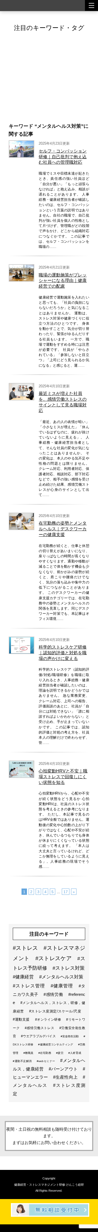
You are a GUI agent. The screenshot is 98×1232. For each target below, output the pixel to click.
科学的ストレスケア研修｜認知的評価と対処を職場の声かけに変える (63, 653)
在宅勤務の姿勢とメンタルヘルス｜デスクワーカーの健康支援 (63, 529)
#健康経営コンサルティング (56, 1044)
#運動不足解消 (23, 1061)
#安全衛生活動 (70, 1036)
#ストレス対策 (69, 968)
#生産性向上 (66, 1077)
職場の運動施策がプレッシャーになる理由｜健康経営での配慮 (63, 281)
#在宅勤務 (45, 1052)
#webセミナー (46, 1061)
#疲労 (60, 1052)
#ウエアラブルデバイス (38, 1036)
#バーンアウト (64, 1069)
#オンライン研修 (48, 1019)
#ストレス (26, 948)
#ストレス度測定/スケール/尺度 (55, 1011)
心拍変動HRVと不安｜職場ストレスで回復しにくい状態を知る (63, 777)
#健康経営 (24, 976)
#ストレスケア (54, 958)
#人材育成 (74, 1052)
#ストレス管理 (30, 985)
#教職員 (28, 1052)
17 (65, 892)
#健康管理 (63, 985)
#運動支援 (22, 1019)
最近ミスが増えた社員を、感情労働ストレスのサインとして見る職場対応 (63, 402)
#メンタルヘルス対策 (61, 976)
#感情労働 (54, 994)
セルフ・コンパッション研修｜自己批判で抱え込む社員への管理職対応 (63, 157)
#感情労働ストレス (40, 1028)
